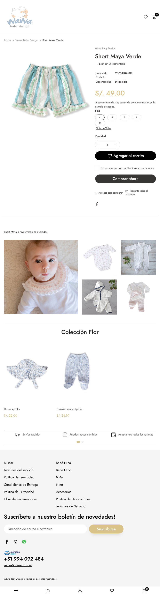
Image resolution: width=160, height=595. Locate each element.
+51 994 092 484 (24, 558)
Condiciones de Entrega (21, 484)
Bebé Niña (63, 463)
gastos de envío (128, 102)
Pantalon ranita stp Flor (70, 409)
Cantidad (100, 136)
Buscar (8, 463)
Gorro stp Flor (12, 409)
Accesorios (63, 492)
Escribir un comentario (112, 64)
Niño (59, 484)
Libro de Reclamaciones (20, 499)
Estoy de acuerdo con (127, 168)
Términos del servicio (19, 470)
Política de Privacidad (19, 492)
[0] (154, 17)
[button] (78, 442)
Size (97, 111)
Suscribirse (106, 529)
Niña (59, 477)
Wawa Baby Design (26, 40)
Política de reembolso (19, 477)
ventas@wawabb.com (18, 565)
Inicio (8, 40)
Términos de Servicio (70, 506)
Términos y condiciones (140, 168)
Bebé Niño (63, 470)
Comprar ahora (126, 179)
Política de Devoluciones (73, 499)
